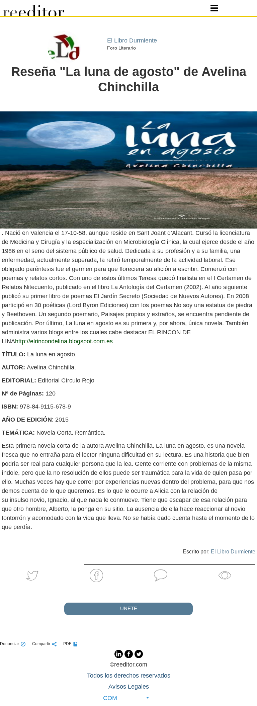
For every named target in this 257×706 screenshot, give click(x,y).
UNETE (128, 608)
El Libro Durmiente (233, 551)
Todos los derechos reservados (128, 675)
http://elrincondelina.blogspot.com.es (64, 341)
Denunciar (9, 643)
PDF (67, 643)
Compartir (41, 643)
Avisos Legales (128, 686)
